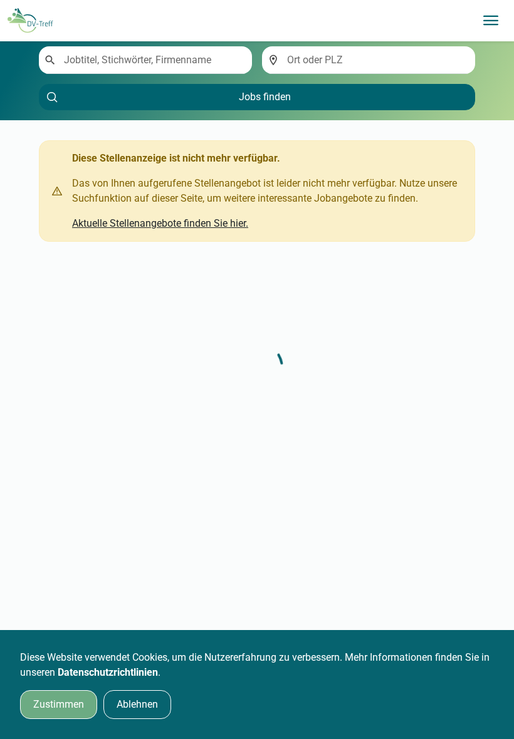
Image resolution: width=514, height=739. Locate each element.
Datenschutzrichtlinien (108, 672)
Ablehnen (137, 704)
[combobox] (153, 60)
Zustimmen (58, 704)
